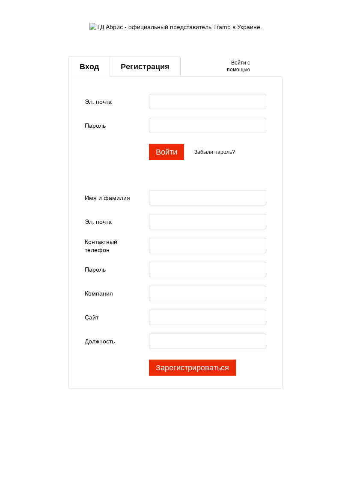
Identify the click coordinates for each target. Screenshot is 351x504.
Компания (99, 293)
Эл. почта (98, 101)
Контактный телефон (101, 245)
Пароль (95, 125)
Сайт (91, 317)
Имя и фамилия (107, 197)
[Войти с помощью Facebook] (259, 67)
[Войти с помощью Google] (273, 67)
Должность (100, 341)
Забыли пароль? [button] (214, 152)
